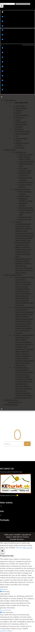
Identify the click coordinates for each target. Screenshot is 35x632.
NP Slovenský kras (14, 402)
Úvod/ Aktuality (10, 100)
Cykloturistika (20, 106)
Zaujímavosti (19, 147)
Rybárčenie (19, 129)
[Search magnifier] (1, 6)
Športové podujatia (22, 134)
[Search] (27, 443)
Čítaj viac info (27, 548)
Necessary (6, 591)
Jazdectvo (19, 110)
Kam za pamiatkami (22, 189)
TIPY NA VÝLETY (10, 150)
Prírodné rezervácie (26, 182)
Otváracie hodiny (21, 124)
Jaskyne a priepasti (26, 154)
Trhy (16, 136)
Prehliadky (19, 127)
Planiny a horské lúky (26, 161)
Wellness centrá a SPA (23, 398)
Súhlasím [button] (19, 548)
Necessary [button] (4, 589)
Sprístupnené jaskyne (23, 131)
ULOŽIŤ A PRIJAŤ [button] (6, 631)
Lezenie (18, 120)
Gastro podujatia (21, 108)
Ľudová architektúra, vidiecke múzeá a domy (26, 212)
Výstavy (18, 140)
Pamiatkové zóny (25, 219)
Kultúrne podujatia (22, 115)
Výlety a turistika (21, 138)
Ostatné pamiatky (25, 217)
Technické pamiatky (26, 208)
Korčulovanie (20, 117)
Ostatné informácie (11, 400)
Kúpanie (18, 113)
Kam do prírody (20, 152)
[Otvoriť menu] (1, 506)
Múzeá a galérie (21, 122)
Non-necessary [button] (5, 610)
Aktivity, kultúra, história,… (13, 275)
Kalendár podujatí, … (11, 405)
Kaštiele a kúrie (24, 196)
